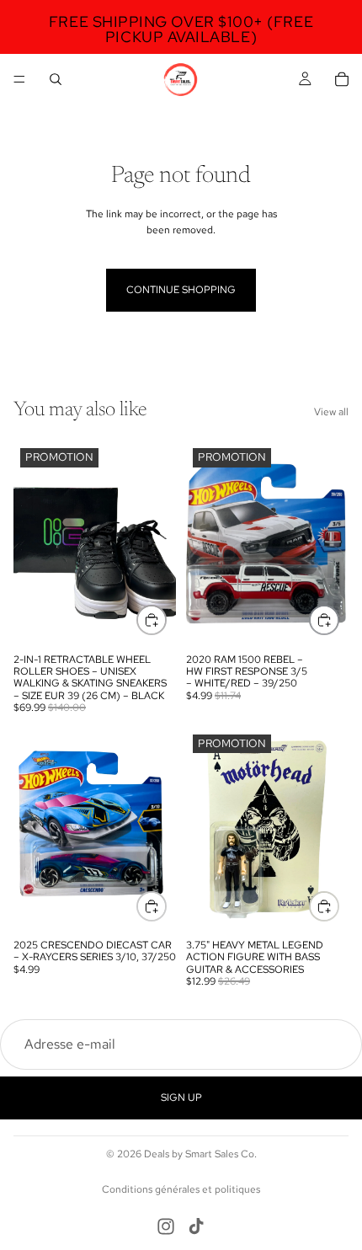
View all (331, 412)
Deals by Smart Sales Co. (200, 1154)
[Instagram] (166, 1226)
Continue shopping (181, 289)
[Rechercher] (55, 79)
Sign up (181, 1097)
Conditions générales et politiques (181, 1189)
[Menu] (19, 79)
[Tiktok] (196, 1226)
